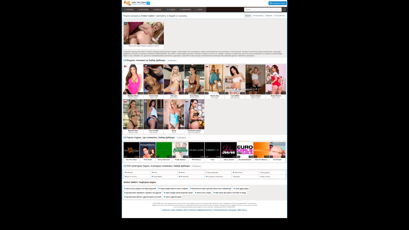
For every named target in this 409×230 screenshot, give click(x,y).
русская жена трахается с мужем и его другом (143, 193)
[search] (284, 9)
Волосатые (238, 172)
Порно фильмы (212, 172)
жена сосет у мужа (203, 193)
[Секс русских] (136, 3)
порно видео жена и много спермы (174, 188)
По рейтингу (280, 16)
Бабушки (129, 172)
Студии (172, 9)
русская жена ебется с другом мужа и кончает (143, 197)
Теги (200, 9)
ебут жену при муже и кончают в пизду (230, 193)
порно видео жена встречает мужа (179, 193)
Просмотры (259, 16)
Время (269, 16)
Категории (143, 9)
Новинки (130, 9)
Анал (155, 172)
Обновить (173, 60)
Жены (182, 172)
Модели (157, 9)
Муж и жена (265, 177)
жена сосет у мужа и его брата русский (141, 188)
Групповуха (157, 176)
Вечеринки (184, 176)
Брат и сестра (131, 176)
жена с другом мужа (173, 197)
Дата (249, 16)
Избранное (186, 9)
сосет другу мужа (242, 188)
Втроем (236, 177)
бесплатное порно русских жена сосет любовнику (211, 188)
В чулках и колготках (215, 176)
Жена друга (265, 172)
